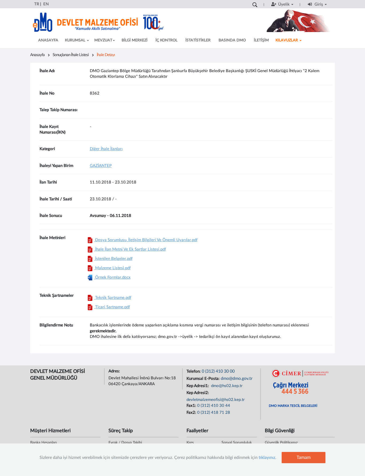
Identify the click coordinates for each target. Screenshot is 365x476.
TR (36, 4)
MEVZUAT (103, 40)
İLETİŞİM (261, 40)
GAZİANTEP (101, 166)
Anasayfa (37, 55)
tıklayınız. (267, 457)
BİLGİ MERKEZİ (134, 40)
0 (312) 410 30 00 (218, 371)
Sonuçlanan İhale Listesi (71, 55)
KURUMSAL (75, 40)
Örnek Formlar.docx (112, 277)
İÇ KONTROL (166, 40)
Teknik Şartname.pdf (112, 298)
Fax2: (192, 413)
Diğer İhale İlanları (106, 149)
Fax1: (192, 406)
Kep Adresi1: (198, 386)
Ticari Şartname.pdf (112, 307)
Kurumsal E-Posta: (204, 379)
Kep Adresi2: (198, 393)
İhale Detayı (106, 55)
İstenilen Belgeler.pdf (113, 259)
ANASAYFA (48, 40)
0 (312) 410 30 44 (213, 406)
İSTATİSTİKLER (198, 40)
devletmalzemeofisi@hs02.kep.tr (216, 400)
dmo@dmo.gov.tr (237, 378)
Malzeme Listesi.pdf (112, 268)
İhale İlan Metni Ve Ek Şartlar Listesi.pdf (130, 249)
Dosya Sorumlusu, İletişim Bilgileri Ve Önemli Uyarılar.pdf (145, 240)
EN (46, 4)
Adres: (114, 371)
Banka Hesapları (43, 442)
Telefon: (194, 371)
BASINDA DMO (232, 40)
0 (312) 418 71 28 (213, 413)
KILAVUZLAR (287, 40)
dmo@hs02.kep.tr (226, 386)
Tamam (303, 457)
